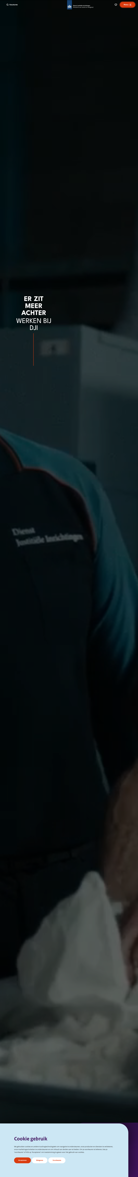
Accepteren (22, 1160)
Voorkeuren (57, 1160)
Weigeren (39, 1160)
